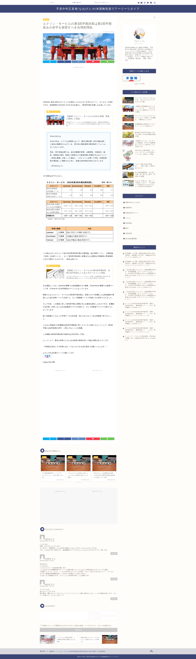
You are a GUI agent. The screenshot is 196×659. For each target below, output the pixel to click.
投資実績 (128, 223)
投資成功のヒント (131, 213)
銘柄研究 (46, 19)
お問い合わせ (76, 2)
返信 (115, 553)
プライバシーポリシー (101, 2)
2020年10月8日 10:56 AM (47, 541)
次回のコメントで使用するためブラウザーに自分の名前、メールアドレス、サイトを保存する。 (77, 625)
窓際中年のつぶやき (132, 202)
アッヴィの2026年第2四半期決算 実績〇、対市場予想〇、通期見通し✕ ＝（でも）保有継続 (140, 305)
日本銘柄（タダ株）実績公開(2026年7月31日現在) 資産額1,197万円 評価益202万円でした (140, 255)
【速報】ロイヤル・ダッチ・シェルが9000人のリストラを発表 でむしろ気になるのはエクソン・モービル (77, 571)
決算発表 (128, 233)
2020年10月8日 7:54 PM (47, 586)
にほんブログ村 (49, 362)
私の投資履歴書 (131, 238)
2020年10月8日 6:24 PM (47, 560)
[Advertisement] (78, 83)
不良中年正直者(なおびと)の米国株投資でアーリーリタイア (98, 8)
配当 (127, 228)
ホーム (52, 2)
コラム (127, 218)
